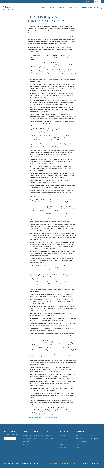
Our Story (92, 435)
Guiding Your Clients (38, 435)
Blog (77, 435)
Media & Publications (81, 441)
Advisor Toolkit (37, 438)
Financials (92, 452)
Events (77, 444)
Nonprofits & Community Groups (63, 435)
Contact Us (92, 458)
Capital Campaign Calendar (63, 443)
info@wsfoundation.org (52, 463)
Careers (91, 455)
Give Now (97, 1)
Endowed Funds (25, 441)
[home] (20, 7)
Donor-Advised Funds (26, 438)
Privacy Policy (72, 463)
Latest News (79, 438)
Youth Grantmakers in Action (50, 439)
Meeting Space (88, 1)
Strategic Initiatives (94, 443)
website (35, 51)
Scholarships (48, 435)
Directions (63, 463)
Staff (91, 446)
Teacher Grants (62, 440)
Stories (77, 447)
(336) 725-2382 (40, 463)
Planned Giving (25, 444)
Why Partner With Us (26, 435)
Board (91, 449)
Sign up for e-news (10, 439)
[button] (78, 1)
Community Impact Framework (94, 439)
